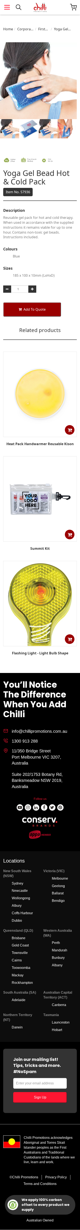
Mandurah (59, 950)
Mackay (17, 975)
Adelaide (18, 1000)
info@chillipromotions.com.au (39, 731)
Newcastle (20, 890)
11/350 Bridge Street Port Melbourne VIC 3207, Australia (36, 757)
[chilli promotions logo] (40, 7)
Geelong (58, 886)
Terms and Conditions (40, 1184)
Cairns (17, 960)
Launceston (61, 1022)
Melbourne (60, 878)
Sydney (17, 883)
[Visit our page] (20, 807)
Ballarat (58, 893)
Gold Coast (20, 945)
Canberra (59, 1005)
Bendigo (58, 900)
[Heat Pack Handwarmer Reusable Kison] (40, 433)
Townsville (20, 953)
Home (8, 29)
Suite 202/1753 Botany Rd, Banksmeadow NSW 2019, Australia (37, 780)
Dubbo (17, 920)
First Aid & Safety (43, 29)
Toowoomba (21, 968)
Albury (17, 905)
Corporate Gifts (25, 29)
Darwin (17, 1027)
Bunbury (58, 957)
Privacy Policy (56, 1177)
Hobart (57, 1030)
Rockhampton (22, 982)
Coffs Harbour (22, 913)
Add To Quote (34, 309)
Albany (57, 965)
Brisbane (18, 938)
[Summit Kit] (40, 538)
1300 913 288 (25, 741)
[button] (69, 430)
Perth (56, 943)
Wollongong (21, 898)
